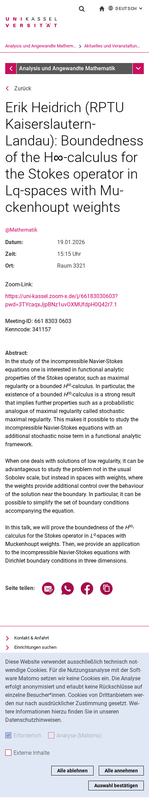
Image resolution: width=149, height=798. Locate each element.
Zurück (22, 88)
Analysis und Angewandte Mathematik (67, 68)
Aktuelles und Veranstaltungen (114, 45)
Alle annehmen (121, 770)
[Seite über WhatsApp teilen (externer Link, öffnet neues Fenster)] (67, 593)
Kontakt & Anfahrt (31, 637)
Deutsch (129, 8)
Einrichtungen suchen (35, 647)
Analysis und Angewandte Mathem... (40, 45)
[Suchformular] (81, 8)
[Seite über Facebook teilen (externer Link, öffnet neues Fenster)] (87, 593)
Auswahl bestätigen (116, 785)
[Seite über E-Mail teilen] (48, 593)
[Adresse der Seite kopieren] (106, 593)
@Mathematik (21, 230)
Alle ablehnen (72, 770)
